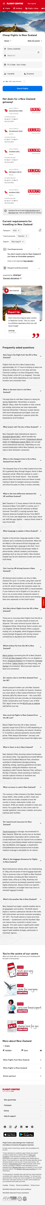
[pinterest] (32, 1127)
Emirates (38, 661)
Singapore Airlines (15, 661)
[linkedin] (21, 1127)
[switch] (23, 82)
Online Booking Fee (32, 210)
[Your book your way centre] (22, 970)
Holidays (19, 8)
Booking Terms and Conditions (26, 1169)
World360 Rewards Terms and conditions (17, 1189)
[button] (12, 74)
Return (6, 41)
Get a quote (32, 3)
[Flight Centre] (15, 3)
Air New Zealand (15, 658)
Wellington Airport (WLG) (21, 442)
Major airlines (8, 655)
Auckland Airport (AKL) (12, 437)
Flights (7, 8)
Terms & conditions (22, 1185)
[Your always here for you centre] (22, 1026)
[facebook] (5, 1127)
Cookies (5, 1185)
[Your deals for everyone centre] (22, 989)
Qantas (5, 666)
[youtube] (26, 1127)
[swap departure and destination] (38, 52)
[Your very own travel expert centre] (22, 1007)
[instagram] (10, 1127)
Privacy (12, 1185)
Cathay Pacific (18, 663)
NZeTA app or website (31, 703)
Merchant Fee (13, 213)
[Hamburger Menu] (4, 3)
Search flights (22, 88)
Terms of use (34, 1185)
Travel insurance (9, 832)
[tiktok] (16, 1127)
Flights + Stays (33, 8)
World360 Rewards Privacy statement (16, 1193)
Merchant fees (17, 1167)
